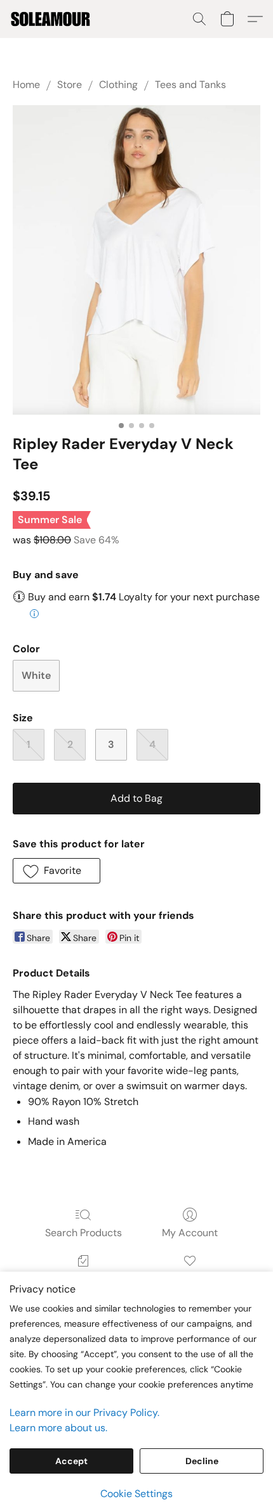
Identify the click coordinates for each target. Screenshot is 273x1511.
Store (69, 84)
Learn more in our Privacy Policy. (84, 1412)
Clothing (118, 84)
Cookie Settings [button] (136, 1493)
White (36, 675)
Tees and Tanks (190, 84)
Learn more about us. (58, 1427)
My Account (190, 1232)
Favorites (189, 1279)
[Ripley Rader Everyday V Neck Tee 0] (136, 259)
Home (26, 84)
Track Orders (83, 1279)
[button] (52, 19)
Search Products (83, 1232)
